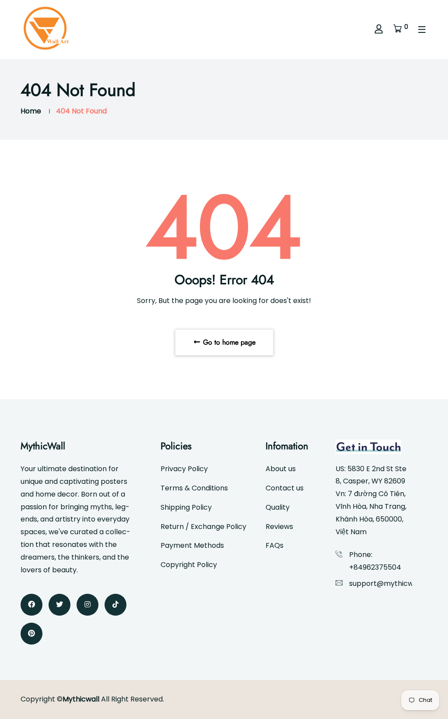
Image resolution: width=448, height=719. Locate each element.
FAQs (275, 545)
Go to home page (228, 342)
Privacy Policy (184, 469)
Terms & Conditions (194, 488)
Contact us (285, 488)
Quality (278, 507)
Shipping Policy (186, 507)
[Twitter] (59, 605)
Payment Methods (192, 545)
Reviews (279, 527)
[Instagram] (87, 605)
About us (281, 469)
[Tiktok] (115, 605)
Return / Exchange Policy (203, 527)
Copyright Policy (189, 565)
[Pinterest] (31, 634)
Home (31, 111)
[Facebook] (31, 605)
